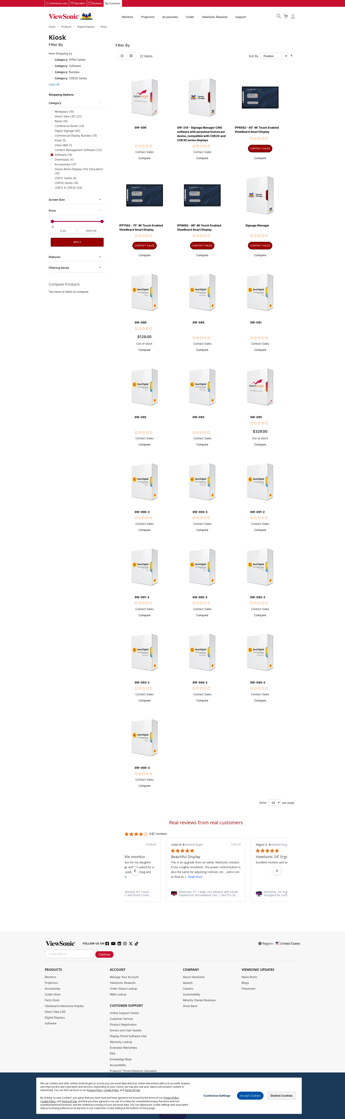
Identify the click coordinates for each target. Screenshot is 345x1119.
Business (97, 3)
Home (52, 26)
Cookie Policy (111, 1090)
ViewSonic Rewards (214, 17)
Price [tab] (52, 210)
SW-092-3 (257, 597)
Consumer (114, 3)
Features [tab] (54, 257)
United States (290, 943)
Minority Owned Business (199, 1000)
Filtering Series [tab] (59, 267)
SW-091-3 (142, 597)
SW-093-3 (199, 512)
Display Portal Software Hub (128, 1036)
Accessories (170, 17)
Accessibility (118, 1065)
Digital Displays (86, 26)
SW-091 (256, 322)
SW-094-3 (257, 682)
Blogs (245, 982)
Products (66, 26)
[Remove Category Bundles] (52, 72)
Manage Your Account (124, 977)
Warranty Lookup (121, 1042)
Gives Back (190, 1006)
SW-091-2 (257, 512)
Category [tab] (55, 103)
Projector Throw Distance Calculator (133, 1070)
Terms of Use (132, 1090)
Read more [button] (195, 877)
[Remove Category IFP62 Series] (52, 59)
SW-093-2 (142, 682)
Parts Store (52, 1000)
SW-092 (140, 417)
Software (51, 1023)
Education (79, 3)
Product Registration (123, 1024)
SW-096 (140, 127)
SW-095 (256, 417)
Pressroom (248, 988)
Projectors (147, 17)
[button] (145, 158)
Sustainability (191, 994)
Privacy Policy (94, 1090)
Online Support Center (124, 1013)
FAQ (112, 1053)
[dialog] (172, 1095)
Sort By (253, 56)
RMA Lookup (118, 994)
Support (240, 17)
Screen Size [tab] (57, 199)
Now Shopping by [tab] (60, 53)
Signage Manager (257, 225)
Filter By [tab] (123, 45)
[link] (206, 893)
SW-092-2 (199, 597)
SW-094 (198, 322)
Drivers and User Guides (125, 1030)
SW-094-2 (199, 682)
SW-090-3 (142, 767)
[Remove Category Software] (52, 65)
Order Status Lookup (123, 988)
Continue (104, 954)
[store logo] (71, 16)
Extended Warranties (123, 1047)
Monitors (127, 17)
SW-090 (141, 322)
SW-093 (198, 417)
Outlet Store (52, 994)
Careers (188, 988)
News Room (249, 977)
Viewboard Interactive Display (64, 1006)
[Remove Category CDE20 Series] (52, 78)
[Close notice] (296, 1095)
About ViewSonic (194, 977)
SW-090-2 (142, 512)
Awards (187, 982)
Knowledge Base (121, 1059)
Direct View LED (55, 1011)
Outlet (190, 17)
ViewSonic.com (58, 3)
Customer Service (121, 1018)
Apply (77, 242)
